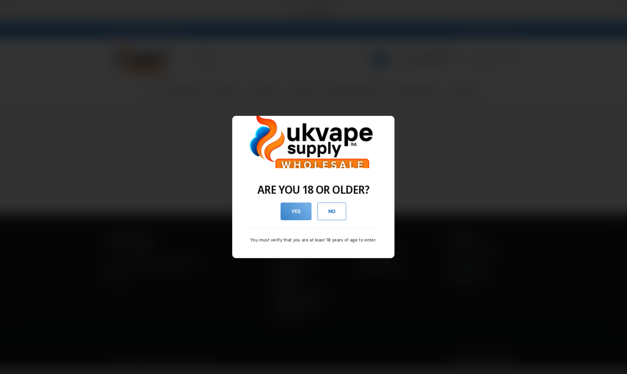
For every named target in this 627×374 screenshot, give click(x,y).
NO (332, 211)
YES (296, 211)
